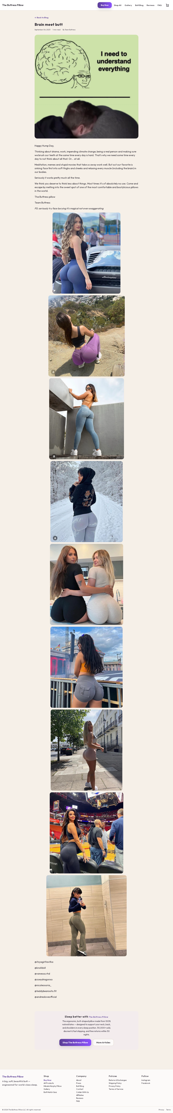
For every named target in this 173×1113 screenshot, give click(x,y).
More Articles (103, 1042)
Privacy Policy (114, 1086)
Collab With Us (82, 1092)
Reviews (150, 5)
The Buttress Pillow (13, 5)
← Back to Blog (41, 17)
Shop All (117, 5)
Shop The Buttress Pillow (75, 1042)
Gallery (128, 5)
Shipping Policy (115, 1083)
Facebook (146, 1083)
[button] (167, 5)
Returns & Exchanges (118, 1080)
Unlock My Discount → (86, 567)
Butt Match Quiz (50, 1092)
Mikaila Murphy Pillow (53, 1086)
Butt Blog (139, 5)
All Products (49, 1083)
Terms (168, 1110)
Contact (79, 1089)
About (78, 1080)
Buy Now (105, 5)
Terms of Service (116, 1089)
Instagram (146, 1080)
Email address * (59, 552)
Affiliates (80, 1095)
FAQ (160, 5)
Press (78, 1083)
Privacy (161, 1110)
